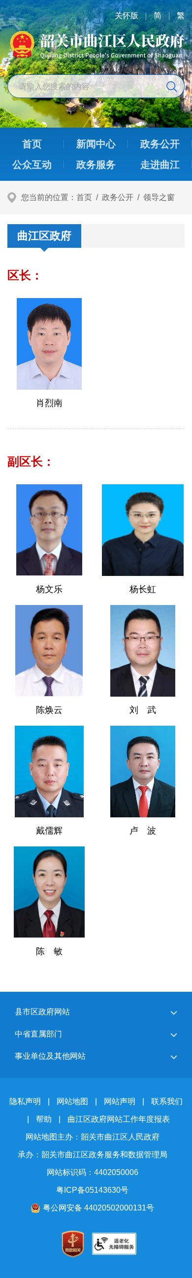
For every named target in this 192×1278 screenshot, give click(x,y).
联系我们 (167, 1101)
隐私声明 (25, 1101)
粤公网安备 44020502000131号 (98, 1208)
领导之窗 (159, 197)
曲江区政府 (44, 236)
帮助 (44, 1119)
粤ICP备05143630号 (92, 1190)
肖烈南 (49, 403)
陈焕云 (49, 710)
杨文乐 (49, 589)
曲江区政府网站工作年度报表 (118, 1119)
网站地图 (72, 1101)
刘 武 (142, 710)
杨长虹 (142, 589)
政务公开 (117, 197)
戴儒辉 (49, 831)
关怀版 (126, 15)
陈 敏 (49, 951)
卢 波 (142, 831)
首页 (84, 197)
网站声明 (119, 1101)
